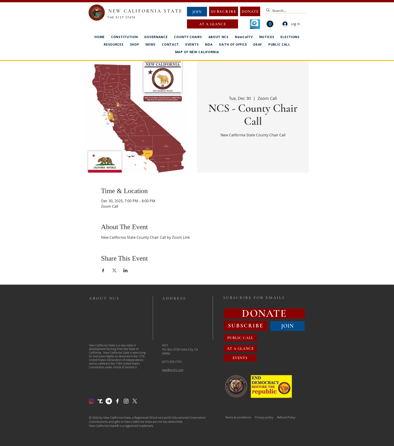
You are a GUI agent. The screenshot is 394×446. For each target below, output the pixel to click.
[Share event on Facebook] (103, 270)
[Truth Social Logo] (100, 401)
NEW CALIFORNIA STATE (145, 11)
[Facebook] (117, 401)
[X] (135, 401)
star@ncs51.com (172, 370)
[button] (270, 24)
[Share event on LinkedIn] (125, 270)
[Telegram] (109, 401)
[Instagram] (91, 401)
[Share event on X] (114, 270)
